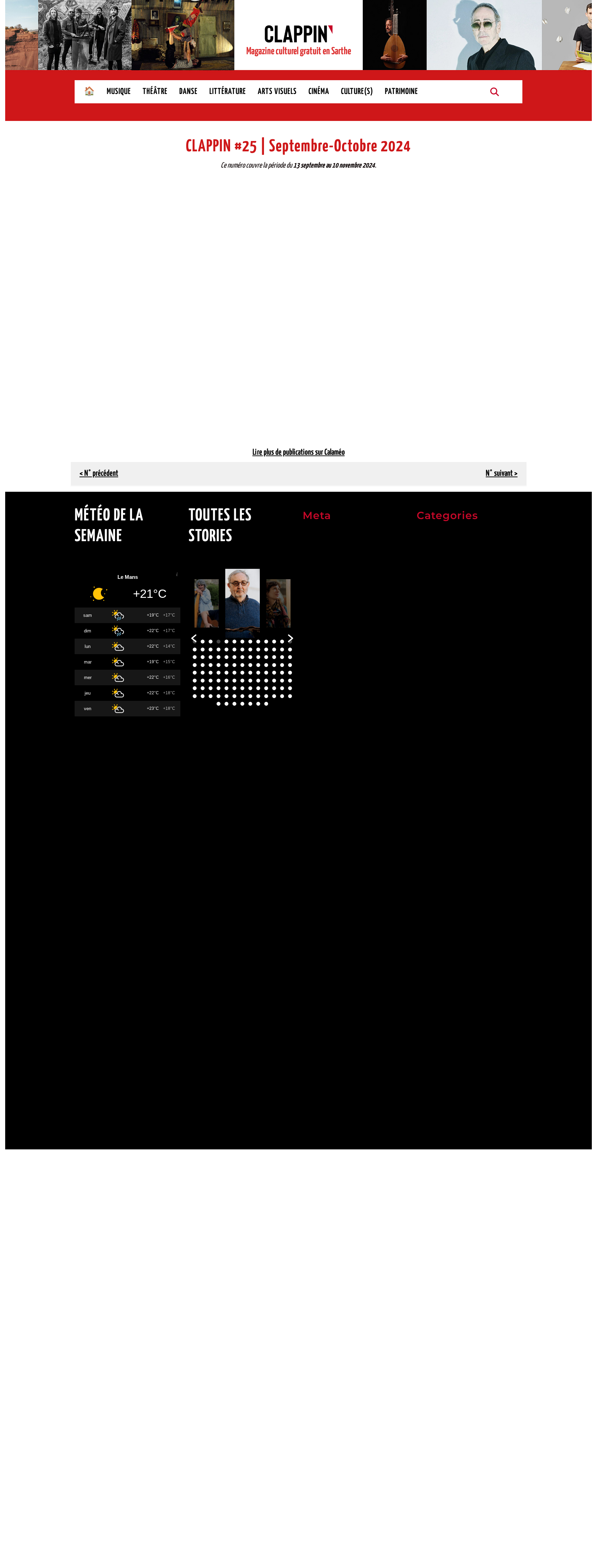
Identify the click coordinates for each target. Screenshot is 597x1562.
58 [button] (234, 672)
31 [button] (226, 657)
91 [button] (290, 688)
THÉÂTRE (155, 92)
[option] (206, 603)
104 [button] (290, 696)
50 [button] (274, 665)
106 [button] (226, 704)
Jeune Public (432, 813)
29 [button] (210, 657)
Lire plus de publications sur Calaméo (299, 453)
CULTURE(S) (357, 92)
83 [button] (226, 688)
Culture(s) (429, 567)
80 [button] (202, 688)
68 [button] (210, 680)
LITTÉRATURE (227, 92)
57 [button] (226, 672)
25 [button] (282, 649)
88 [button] (266, 688)
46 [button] (242, 665)
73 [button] (250, 680)
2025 (423, 680)
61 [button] (258, 672)
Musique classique (439, 928)
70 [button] (226, 680)
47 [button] (250, 665)
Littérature (430, 600)
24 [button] (274, 649)
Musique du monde (440, 945)
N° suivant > (502, 474)
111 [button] (266, 704)
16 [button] (210, 649)
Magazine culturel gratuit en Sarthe (298, 51)
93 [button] (202, 696)
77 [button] (282, 680)
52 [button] (290, 665)
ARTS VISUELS (277, 92)
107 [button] (234, 704)
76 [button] (274, 680)
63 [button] (274, 672)
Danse (424, 583)
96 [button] (226, 696)
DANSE (188, 92)
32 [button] (234, 657)
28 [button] (202, 657)
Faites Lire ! (431, 863)
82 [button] (218, 688)
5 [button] (226, 641)
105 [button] (218, 704)
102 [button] (274, 696)
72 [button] (242, 680)
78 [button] (290, 680)
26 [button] (290, 649)
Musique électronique (444, 961)
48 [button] (258, 665)
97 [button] (234, 696)
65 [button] (290, 672)
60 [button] (250, 672)
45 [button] (234, 665)
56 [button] (218, 672)
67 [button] (202, 680)
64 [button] (282, 672)
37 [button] (274, 657)
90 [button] (282, 688)
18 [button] (226, 649)
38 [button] (282, 657)
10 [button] (266, 641)
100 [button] (258, 696)
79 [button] (194, 688)
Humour (426, 797)
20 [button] (242, 649)
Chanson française (439, 896)
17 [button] (218, 649)
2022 (423, 647)
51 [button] (282, 665)
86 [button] (250, 688)
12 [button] (282, 641)
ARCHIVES (429, 536)
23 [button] (266, 649)
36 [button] (266, 657)
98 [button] (242, 696)
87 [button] (258, 688)
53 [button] (194, 672)
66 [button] (194, 680)
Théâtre (427, 699)
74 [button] (258, 680)
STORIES (427, 1045)
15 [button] (202, 649)
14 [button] (194, 649)
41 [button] (202, 665)
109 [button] (250, 704)
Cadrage (427, 1060)
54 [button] (202, 672)
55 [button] (210, 672)
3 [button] (210, 641)
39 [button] (290, 657)
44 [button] (226, 665)
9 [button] (258, 641)
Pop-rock (428, 977)
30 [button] (218, 657)
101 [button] (266, 696)
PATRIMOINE (401, 92)
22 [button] (258, 649)
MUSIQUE (119, 92)
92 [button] (194, 696)
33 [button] (242, 657)
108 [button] (242, 704)
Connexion (316, 536)
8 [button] (250, 641)
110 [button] (258, 704)
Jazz (422, 912)
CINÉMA (319, 92)
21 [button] (250, 649)
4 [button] (218, 641)
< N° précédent (98, 474)
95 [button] (218, 696)
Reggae (426, 1010)
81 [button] (210, 688)
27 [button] (194, 657)
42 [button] (210, 665)
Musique (427, 616)
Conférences (432, 780)
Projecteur (430, 1109)
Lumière (427, 1076)
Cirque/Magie (434, 764)
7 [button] (242, 641)
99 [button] (250, 696)
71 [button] (234, 680)
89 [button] (274, 688)
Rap (421, 994)
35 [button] (258, 657)
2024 (423, 664)
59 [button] (242, 672)
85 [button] (242, 688)
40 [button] (194, 665)
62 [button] (266, 672)
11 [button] (274, 641)
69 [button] (218, 680)
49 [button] (266, 665)
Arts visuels (432, 551)
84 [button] (234, 688)
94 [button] (210, 696)
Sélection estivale (439, 633)
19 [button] (234, 649)
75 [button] (266, 680)
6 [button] (234, 641)
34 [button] (250, 657)
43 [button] (218, 665)
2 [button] (202, 641)
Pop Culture (431, 1093)
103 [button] (282, 696)
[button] (194, 638)
